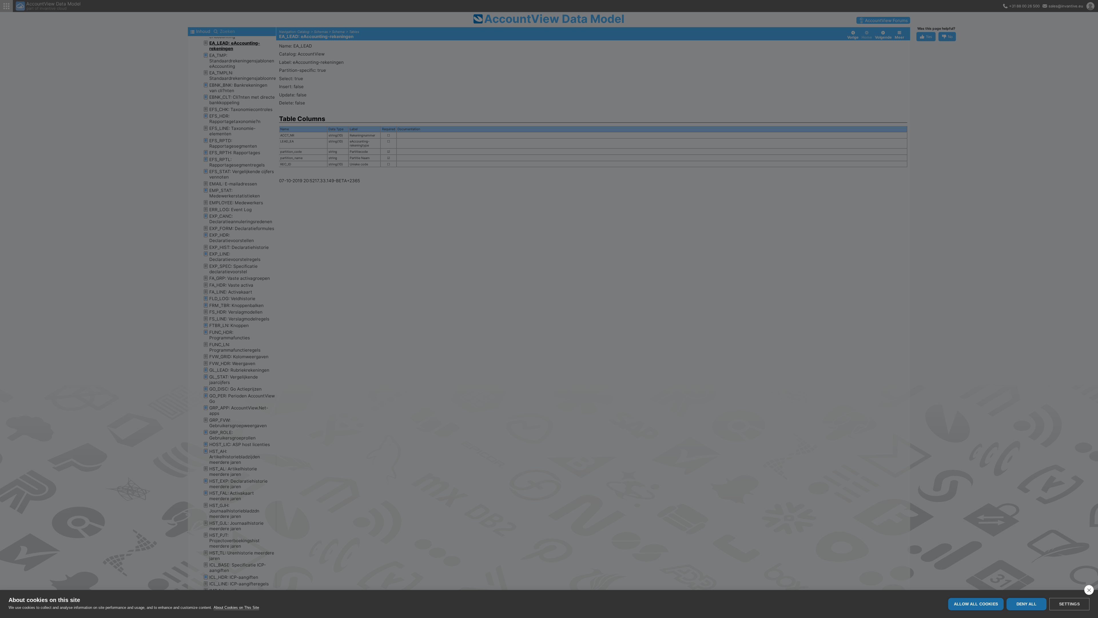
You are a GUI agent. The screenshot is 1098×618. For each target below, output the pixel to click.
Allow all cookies (976, 604)
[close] (1089, 590)
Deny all (1027, 604)
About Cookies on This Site (236, 607)
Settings (1069, 604)
